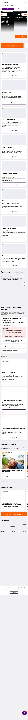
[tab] (12, 45)
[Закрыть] (25, 5)
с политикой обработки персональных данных (15, 589)
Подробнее (14, 75)
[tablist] (14, 45)
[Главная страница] (2, 2)
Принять (14, 592)
